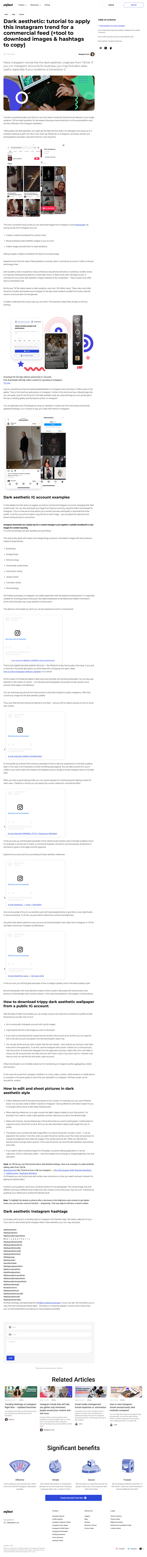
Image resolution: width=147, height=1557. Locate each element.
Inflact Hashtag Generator (49, 1303)
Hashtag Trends (57, 1540)
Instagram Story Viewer (60, 1525)
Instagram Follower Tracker (61, 1522)
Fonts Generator (57, 1537)
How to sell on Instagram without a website (22, 671)
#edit (72, 1170)
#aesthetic (87, 1170)
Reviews (87, 1522)
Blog (86, 1519)
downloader (80, 225)
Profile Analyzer (57, 1519)
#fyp (56, 1170)
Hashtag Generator (58, 1534)
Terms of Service (116, 1516)
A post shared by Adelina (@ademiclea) (25, 756)
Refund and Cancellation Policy (121, 1525)
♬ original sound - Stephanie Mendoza (20, 1173)
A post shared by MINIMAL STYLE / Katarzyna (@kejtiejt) (32, 833)
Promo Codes (89, 1528)
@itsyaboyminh (10, 1170)
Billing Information (117, 1522)
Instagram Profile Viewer (60, 1528)
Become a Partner (91, 1525)
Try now (6, 383)
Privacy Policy (115, 1519)
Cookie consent (116, 1528)
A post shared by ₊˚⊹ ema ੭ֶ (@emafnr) (25, 905)
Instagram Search (58, 1516)
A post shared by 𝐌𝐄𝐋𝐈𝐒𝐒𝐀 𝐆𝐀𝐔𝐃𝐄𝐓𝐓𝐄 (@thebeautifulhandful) (33, 660)
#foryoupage (63, 1170)
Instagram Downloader (60, 1531)
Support (87, 1516)
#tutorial (78, 1170)
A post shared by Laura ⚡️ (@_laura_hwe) (26, 976)
